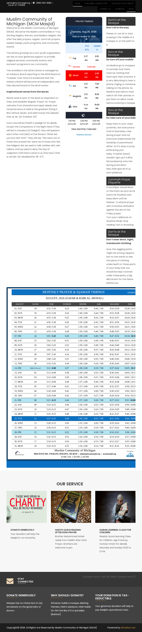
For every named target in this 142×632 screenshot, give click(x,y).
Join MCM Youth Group (122, 3)
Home (77, 3)
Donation (119, 8)
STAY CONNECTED (25, 580)
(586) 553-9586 (43, 3)
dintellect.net (128, 627)
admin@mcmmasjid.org (18, 3)
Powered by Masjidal (84, 134)
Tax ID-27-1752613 (16, 5)
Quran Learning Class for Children (115, 531)
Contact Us (105, 8)
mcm (131, 8)
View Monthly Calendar (84, 129)
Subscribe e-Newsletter (95, 3)
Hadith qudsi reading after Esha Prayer (68, 531)
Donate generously (22, 529)
